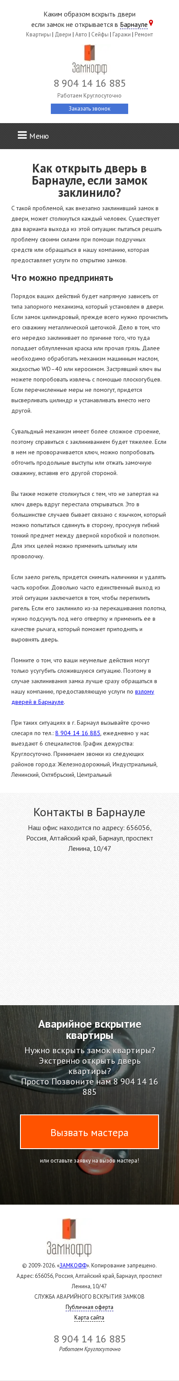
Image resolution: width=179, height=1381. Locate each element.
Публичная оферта (89, 1307)
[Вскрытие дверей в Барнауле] (89, 61)
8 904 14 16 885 (77, 733)
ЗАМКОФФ (73, 1265)
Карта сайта (89, 1317)
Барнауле (134, 24)
